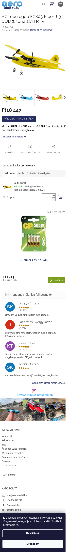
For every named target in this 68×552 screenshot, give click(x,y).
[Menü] (60, 4)
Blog (4, 444)
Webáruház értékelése (13, 453)
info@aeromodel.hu (17, 495)
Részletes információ (12, 136)
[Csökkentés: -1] (53, 199)
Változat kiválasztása (18, 118)
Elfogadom (32, 543)
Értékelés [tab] (31, 173)
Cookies (6, 461)
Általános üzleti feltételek (14, 448)
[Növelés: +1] (53, 195)
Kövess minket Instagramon (35, 395)
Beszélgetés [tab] (44, 173)
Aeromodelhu (13, 505)
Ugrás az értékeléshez (41, 30)
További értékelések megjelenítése (47, 383)
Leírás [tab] (21, 173)
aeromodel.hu (14, 510)
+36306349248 (14, 500)
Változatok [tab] (10, 173)
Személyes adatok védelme (15, 457)
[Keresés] (43, 4)
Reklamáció (8, 440)
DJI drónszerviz (9, 465)
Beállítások (32, 533)
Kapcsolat (7, 436)
